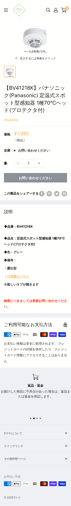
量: (6, 163)
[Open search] (48, 10)
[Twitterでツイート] (57, 193)
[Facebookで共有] (42, 193)
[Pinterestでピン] (49, 193)
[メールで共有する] (64, 193)
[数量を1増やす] (39, 163)
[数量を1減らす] (18, 163)
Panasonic (11, 120)
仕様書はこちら (18, 276)
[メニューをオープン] (6, 10)
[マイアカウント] (56, 10)
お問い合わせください (35, 178)
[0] (63, 10)
